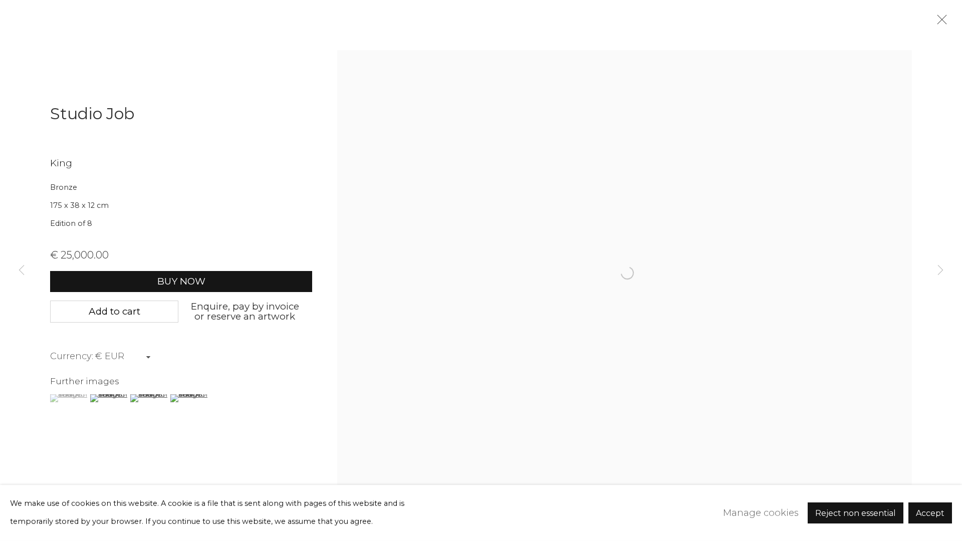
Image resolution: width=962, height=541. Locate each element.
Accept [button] (930, 513)
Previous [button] (21, 270)
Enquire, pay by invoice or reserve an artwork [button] (245, 311)
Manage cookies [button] (761, 512)
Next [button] (940, 270)
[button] (69, 398)
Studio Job (92, 113)
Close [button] (939, 22)
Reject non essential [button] (855, 513)
